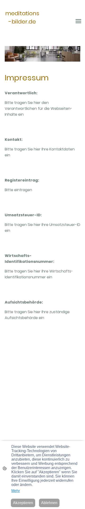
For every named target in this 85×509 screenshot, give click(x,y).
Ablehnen (49, 503)
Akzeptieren (23, 503)
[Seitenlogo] (22, 35)
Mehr (15, 491)
